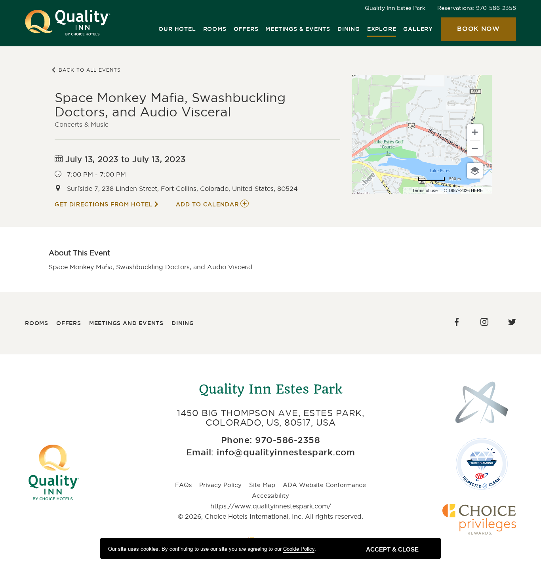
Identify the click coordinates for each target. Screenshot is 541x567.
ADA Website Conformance (324, 484)
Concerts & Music (82, 124)
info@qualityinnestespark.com (286, 453)
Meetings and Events (126, 323)
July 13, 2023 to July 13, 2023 (124, 159)
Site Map (262, 484)
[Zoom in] (475, 132)
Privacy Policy (220, 484)
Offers (246, 29)
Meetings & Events (297, 29)
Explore (381, 29)
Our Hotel (177, 29)
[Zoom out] (475, 148)
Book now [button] (470, 33)
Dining (348, 29)
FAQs (183, 484)
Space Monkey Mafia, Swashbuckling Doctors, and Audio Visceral (170, 105)
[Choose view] (475, 171)
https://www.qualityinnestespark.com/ (270, 506)
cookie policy (298, 548)
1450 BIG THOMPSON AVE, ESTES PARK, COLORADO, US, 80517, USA (270, 417)
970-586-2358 (496, 8)
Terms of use (425, 190)
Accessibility (270, 495)
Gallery (418, 29)
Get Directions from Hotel (104, 204)
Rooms (215, 29)
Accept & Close (392, 549)
